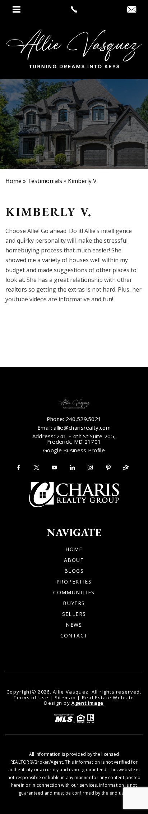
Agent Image (87, 703)
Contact (74, 635)
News (74, 624)
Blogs (74, 570)
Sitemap (65, 697)
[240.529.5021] (74, 9)
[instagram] (90, 467)
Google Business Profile (74, 450)
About (74, 560)
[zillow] (126, 467)
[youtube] (54, 467)
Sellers (74, 614)
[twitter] (36, 467)
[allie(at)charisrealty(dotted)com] (131, 9)
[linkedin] (72, 467)
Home (74, 549)
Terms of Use (31, 697)
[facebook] (18, 467)
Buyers (74, 603)
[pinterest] (108, 467)
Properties (74, 581)
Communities (73, 592)
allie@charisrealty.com (82, 427)
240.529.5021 (84, 418)
